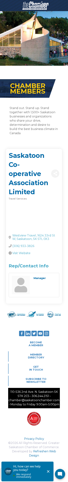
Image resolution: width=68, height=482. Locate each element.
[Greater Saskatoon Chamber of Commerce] (34, 5)
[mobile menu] (63, 5)
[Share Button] (55, 173)
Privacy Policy (34, 438)
